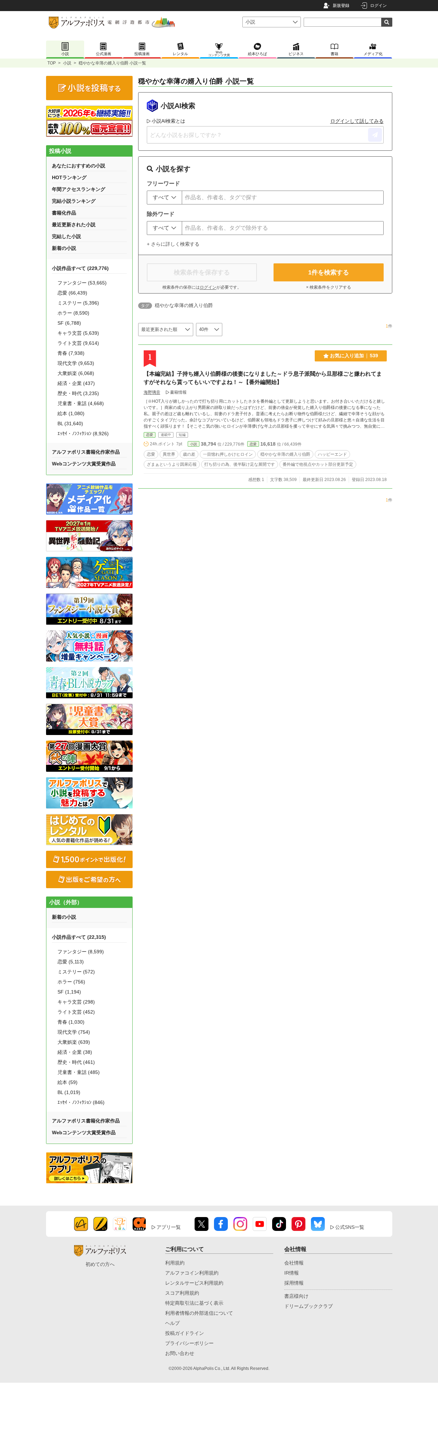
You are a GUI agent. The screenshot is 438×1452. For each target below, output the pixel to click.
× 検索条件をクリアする (328, 287)
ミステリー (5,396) (78, 303)
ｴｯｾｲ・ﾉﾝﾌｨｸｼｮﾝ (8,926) (83, 433)
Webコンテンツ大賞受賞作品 (84, 463)
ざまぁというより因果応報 (172, 464)
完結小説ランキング (74, 201)
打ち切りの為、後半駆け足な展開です (239, 464)
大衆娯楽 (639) (73, 1042)
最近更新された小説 (74, 224)
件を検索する (328, 272)
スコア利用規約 (182, 1293)
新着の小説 (64, 248)
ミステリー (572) (76, 971)
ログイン (378, 5)
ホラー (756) (71, 982)
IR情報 (291, 1273)
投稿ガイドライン (184, 1333)
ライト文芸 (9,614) (78, 343)
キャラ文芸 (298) (76, 1002)
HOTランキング (69, 177)
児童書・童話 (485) (78, 1072)
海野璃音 (152, 392)
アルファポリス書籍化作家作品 (86, 452)
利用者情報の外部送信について (199, 1313)
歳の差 (189, 454)
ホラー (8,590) (73, 313)
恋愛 (149, 435)
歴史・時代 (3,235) (78, 393)
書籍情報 (178, 392)
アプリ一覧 (169, 1227)
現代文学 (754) (73, 1032)
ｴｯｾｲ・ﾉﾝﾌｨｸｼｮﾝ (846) (81, 1102)
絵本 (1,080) (70, 413)
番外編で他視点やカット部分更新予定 (318, 464)
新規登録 (341, 5)
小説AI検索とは (168, 121)
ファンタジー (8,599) (80, 951)
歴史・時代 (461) (76, 1062)
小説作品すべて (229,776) (80, 268)
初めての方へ (100, 1264)
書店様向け (296, 1296)
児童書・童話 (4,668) (80, 403)
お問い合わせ (179, 1353)
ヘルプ (172, 1323)
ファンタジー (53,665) (82, 283)
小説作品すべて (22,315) (79, 937)
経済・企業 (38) (74, 1052)
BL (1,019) (68, 1092)
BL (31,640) (70, 423)
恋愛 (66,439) (72, 293)
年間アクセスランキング (78, 189)
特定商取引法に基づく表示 (194, 1303)
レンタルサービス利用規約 (194, 1283)
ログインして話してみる (357, 121)
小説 (67, 63)
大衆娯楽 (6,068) (75, 373)
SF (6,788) (69, 323)
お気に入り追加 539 (354, 355)
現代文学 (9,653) (75, 363)
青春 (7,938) (70, 353)
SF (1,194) (69, 992)
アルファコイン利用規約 (191, 1273)
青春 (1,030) (70, 1022)
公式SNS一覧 (349, 1227)
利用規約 (175, 1263)
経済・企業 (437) (76, 383)
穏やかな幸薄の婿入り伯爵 (285, 454)
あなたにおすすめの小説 (78, 165)
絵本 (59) (67, 1082)
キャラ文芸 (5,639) (78, 333)
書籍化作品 (64, 213)
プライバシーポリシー (189, 1343)
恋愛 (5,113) (70, 961)
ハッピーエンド (332, 454)
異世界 (169, 454)
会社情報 (294, 1263)
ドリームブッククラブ (308, 1306)
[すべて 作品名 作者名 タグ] (164, 197)
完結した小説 (66, 236)
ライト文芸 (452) (76, 1012)
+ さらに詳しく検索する (173, 244)
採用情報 (294, 1283)
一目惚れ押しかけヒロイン (228, 454)
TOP (51, 63)
